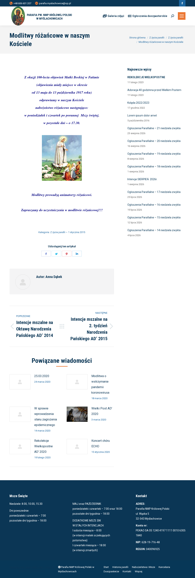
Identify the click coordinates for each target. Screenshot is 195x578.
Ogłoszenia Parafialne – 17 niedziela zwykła (154, 191)
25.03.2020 (41, 376)
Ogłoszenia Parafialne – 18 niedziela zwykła (154, 166)
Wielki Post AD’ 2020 (101, 411)
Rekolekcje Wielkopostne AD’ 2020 (43, 446)
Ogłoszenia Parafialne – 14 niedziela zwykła (154, 230)
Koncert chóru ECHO (100, 443)
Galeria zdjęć (116, 16)
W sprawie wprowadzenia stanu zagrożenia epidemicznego (45, 417)
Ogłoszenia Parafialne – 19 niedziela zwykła (154, 153)
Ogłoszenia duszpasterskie (149, 16)
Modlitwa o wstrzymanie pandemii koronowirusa (100, 384)
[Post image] (20, 381)
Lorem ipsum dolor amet (142, 115)
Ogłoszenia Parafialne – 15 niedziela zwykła (154, 217)
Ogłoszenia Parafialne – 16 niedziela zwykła (154, 204)
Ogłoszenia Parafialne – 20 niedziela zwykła (154, 141)
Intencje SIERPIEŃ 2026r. (142, 179)
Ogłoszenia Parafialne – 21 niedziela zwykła (154, 128)
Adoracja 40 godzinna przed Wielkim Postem (154, 90)
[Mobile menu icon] (181, 16)
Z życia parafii (57, 232)
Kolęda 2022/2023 (138, 102)
